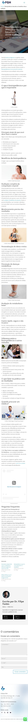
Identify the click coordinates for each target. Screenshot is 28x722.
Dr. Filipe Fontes (11, 37)
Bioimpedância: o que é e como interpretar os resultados (19, 566)
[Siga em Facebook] (2, 712)
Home (2, 6)
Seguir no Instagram (17, 617)
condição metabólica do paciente (12, 200)
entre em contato (20, 463)
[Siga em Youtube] (10, 712)
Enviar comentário (20, 672)
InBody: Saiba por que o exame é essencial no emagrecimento (6, 576)
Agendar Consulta (6, 617)
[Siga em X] (5, 712)
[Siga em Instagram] (7, 712)
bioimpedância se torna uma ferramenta (11, 69)
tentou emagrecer (10, 57)
